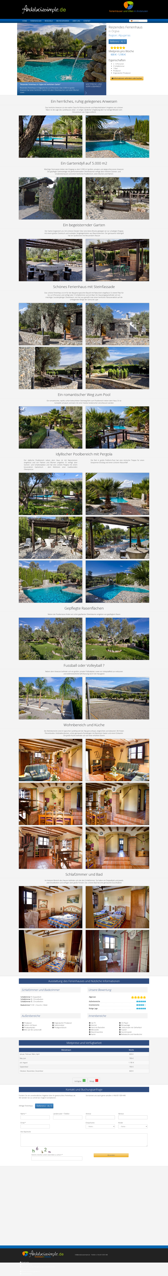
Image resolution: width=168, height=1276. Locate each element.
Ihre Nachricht (26, 1132)
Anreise (88, 1114)
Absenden (111, 1155)
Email (23, 1123)
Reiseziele (49, 21)
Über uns (76, 21)
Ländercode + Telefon (61, 1114)
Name (23, 1114)
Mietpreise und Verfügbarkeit (94, 85)
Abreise (121, 1114)
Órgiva (115, 31)
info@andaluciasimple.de (82, 1255)
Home (24, 21)
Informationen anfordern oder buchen (127, 78)
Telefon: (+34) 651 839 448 (99, 1255)
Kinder (120, 1123)
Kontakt (87, 21)
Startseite (25, 1262)
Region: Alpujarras (119, 35)
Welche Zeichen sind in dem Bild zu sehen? (47, 1155)
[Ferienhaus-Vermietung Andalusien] (62, 9)
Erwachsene (90, 1123)
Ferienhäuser (35, 21)
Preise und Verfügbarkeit (31, 1271)
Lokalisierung (26, 1274)
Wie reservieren (62, 21)
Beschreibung (27, 1264)
